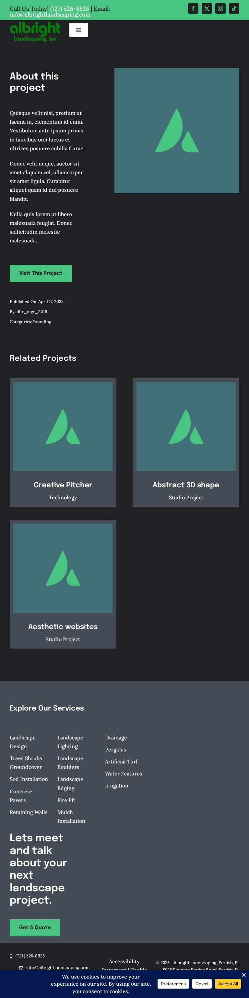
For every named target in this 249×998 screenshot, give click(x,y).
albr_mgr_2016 (31, 311)
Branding (42, 321)
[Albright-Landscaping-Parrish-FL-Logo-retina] (35, 24)
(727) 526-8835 (69, 8)
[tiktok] (234, 8)
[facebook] (193, 8)
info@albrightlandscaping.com (50, 14)
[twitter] (207, 8)
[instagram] (220, 8)
